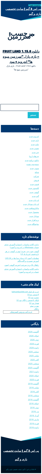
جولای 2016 (34, 403)
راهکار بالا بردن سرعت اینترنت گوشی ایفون (21, 265)
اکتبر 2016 (34, 391)
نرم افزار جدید (33, 220)
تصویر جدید (34, 148)
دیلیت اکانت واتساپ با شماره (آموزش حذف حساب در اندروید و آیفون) (21, 270)
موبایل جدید (34, 216)
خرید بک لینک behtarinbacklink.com (25, 291)
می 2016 (35, 411)
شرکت (36, 176)
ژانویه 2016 (34, 427)
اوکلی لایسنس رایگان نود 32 (27, 300)
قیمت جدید (34, 184)
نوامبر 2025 (34, 355)
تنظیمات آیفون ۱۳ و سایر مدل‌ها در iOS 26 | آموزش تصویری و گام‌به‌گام (22, 260)
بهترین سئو (34, 306)
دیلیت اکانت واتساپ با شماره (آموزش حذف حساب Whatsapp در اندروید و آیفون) (21, 246)
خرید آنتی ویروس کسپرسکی (21, 311)
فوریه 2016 (34, 423)
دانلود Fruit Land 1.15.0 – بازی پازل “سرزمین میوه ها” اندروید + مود (21, 56)
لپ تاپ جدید (34, 200)
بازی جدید (35, 140)
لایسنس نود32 (33, 294)
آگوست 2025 (33, 367)
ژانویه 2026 (34, 347)
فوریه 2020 (34, 379)
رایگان (36, 308)
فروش (36, 180)
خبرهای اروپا (34, 156)
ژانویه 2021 (34, 371)
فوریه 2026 (34, 343)
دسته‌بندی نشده (33, 164)
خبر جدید (35, 152)
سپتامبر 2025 (33, 363)
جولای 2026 (34, 335)
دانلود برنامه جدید (32, 160)
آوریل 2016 (34, 415)
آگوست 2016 (33, 399)
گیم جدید (35, 196)
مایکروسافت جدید (32, 208)
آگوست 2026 (33, 331)
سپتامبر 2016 (33, 395)
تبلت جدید (35, 144)
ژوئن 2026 (34, 339)
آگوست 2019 (33, 383)
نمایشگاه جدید (33, 224)
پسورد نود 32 (33, 297)
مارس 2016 (34, 419)
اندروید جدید (34, 136)
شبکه (37, 172)
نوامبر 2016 (34, 387)
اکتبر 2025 (34, 359)
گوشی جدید (34, 192)
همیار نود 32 (34, 303)
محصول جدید (33, 212)
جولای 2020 (34, 375)
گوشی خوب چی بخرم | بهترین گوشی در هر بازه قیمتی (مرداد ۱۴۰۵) (22, 253)
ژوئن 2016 (34, 407)
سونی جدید (34, 168)
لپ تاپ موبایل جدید (31, 204)
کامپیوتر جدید (33, 188)
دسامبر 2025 (33, 351)
